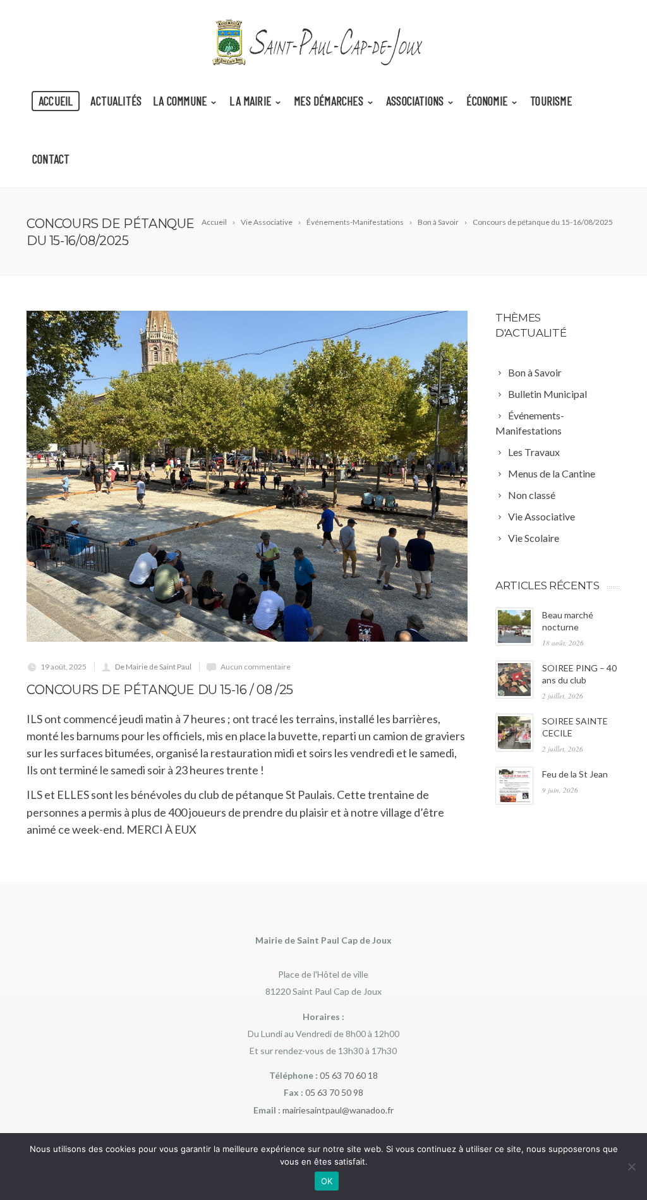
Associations (415, 100)
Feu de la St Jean (575, 774)
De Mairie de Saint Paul (153, 666)
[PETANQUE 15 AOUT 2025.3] (247, 476)
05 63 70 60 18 (349, 1075)
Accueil (56, 100)
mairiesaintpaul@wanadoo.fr (338, 1110)
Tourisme (551, 100)
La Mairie (250, 100)
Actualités (116, 100)
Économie (486, 100)
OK (327, 1181)
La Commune (180, 100)
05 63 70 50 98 (334, 1092)
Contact (51, 159)
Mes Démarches (328, 100)
